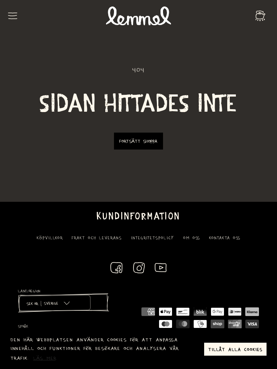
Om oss (191, 238)
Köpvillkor (50, 238)
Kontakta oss (225, 238)
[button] (12, 15)
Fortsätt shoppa (138, 141)
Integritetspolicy (152, 238)
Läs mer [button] (45, 357)
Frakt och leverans (97, 238)
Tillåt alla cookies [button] (235, 349)
